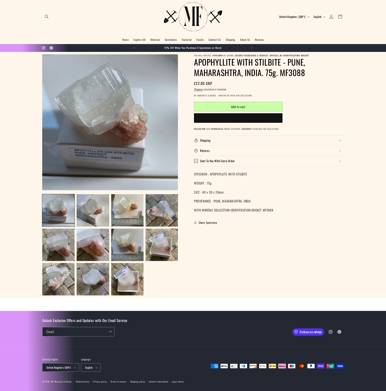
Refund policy (82, 381)
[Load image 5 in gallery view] (58, 245)
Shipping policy (137, 381)
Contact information (158, 381)
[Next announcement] (251, 48)
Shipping (198, 89)
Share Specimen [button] (208, 222)
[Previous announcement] (134, 48)
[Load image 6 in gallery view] (93, 245)
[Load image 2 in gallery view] (93, 210)
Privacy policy (100, 381)
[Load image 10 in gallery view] (93, 279)
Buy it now (238, 118)
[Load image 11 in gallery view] (127, 279)
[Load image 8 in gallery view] (162, 245)
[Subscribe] (110, 331)
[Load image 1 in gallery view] (58, 210)
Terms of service (118, 381)
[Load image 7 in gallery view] (127, 245)
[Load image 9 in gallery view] (58, 279)
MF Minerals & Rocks (61, 381)
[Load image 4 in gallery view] (162, 210)
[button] (46, 16)
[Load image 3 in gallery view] (127, 210)
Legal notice (178, 381)
